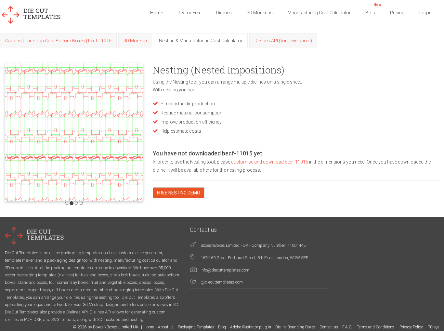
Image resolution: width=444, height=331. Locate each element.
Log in (425, 12)
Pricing (397, 12)
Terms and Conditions (376, 327)
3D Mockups (260, 12)
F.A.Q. (347, 327)
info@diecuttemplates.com (225, 270)
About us (166, 327)
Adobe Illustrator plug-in (250, 327)
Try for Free (189, 12)
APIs (373, 9)
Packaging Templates (196, 327)
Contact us (329, 327)
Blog (222, 327)
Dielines (224, 12)
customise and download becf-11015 (270, 162)
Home (156, 12)
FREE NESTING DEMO (178, 192)
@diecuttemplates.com (222, 282)
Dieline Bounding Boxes (295, 327)
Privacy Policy (411, 327)
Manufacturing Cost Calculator (319, 12)
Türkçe (433, 327)
